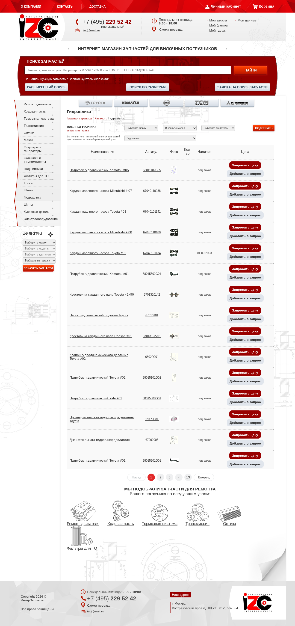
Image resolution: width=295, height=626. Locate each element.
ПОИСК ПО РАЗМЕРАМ (148, 87)
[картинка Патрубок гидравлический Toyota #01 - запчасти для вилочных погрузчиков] (174, 460)
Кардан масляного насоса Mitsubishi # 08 (101, 232)
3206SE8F (152, 419)
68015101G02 (152, 377)
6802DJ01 (152, 357)
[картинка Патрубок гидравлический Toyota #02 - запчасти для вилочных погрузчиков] (174, 377)
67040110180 (152, 232)
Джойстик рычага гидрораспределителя (100, 440)
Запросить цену (245, 165)
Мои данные (247, 20)
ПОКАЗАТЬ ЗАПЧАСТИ (38, 268)
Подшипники (33, 169)
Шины (28, 204)
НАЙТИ (251, 70)
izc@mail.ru (91, 30)
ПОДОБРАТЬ (264, 128)
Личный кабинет (226, 6)
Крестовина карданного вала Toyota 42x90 (102, 294)
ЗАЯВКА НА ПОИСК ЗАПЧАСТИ (242, 87)
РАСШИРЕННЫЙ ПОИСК (46, 87)
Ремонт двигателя (37, 104)
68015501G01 (152, 460)
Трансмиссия (34, 126)
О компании (31, 6)
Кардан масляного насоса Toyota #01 (98, 211)
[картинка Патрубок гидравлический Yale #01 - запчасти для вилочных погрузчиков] (174, 398)
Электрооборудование (41, 219)
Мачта (28, 140)
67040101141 (152, 211)
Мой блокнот (218, 25)
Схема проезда (171, 29)
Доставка (97, 6)
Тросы (28, 183)
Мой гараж (217, 30)
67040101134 (152, 253)
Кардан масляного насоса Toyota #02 (98, 253)
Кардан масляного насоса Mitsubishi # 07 (101, 191)
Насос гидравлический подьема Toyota (99, 315)
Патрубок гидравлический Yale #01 (96, 398)
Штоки (28, 190)
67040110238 (152, 191)
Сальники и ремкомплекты (35, 159)
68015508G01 (152, 398)
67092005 (151, 440)
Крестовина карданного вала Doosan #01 (101, 336)
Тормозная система (39, 118)
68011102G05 (152, 170)
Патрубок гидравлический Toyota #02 (98, 377)
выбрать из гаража (78, 130)
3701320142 (152, 294)
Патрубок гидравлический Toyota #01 (98, 460)
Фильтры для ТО (36, 176)
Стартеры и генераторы (32, 149)
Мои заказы (218, 20)
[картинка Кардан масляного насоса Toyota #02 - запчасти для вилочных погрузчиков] (174, 252)
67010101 (151, 315)
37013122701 (152, 336)
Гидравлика (32, 197)
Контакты (65, 6)
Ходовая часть (35, 111)
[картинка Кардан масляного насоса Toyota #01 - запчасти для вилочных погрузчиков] (174, 211)
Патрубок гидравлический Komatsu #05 (99, 170)
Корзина (266, 6)
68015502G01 (152, 274)
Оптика (29, 133)
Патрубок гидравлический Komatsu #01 (99, 274)
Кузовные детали (37, 212)
